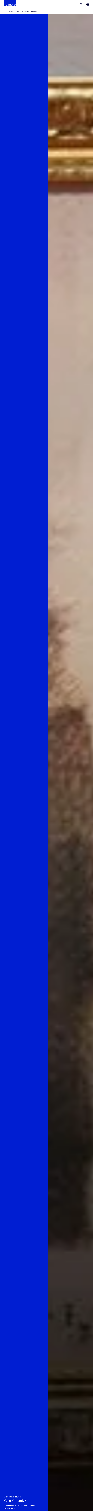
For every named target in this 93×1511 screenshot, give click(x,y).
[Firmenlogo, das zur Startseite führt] (10, 3)
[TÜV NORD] (5, 11)
